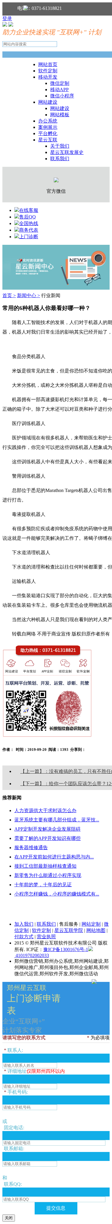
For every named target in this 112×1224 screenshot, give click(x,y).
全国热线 (28, 223)
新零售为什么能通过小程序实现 (47, 875)
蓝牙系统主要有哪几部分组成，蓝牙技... (56, 819)
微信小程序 (62, 95)
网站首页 (47, 64)
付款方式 (23, 936)
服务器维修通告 (31, 847)
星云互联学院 (68, 930)
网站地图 (95, 930)
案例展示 (47, 127)
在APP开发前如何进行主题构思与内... (54, 856)
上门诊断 (28, 236)
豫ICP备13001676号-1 (65, 949)
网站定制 (91, 924)
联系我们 (59, 158)
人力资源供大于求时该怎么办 (45, 810)
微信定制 (59, 83)
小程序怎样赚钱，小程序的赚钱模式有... (56, 893)
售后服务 (68, 924)
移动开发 (47, 77)
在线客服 (28, 210)
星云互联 (47, 139)
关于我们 (59, 146)
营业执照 (46, 936)
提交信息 (55, 1208)
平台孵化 (47, 133)
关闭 (9, 1218)
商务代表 (28, 230)
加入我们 (23, 924)
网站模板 (59, 114)
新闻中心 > (28, 295)
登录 (7, 18)
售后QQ (27, 216)
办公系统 (47, 120)
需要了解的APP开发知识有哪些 (47, 838)
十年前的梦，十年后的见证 (43, 884)
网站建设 (47, 102)
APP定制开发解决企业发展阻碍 (47, 829)
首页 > (9, 295)
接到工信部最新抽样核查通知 (45, 866)
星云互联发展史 (67, 152)
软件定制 (47, 70)
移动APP (59, 89)
